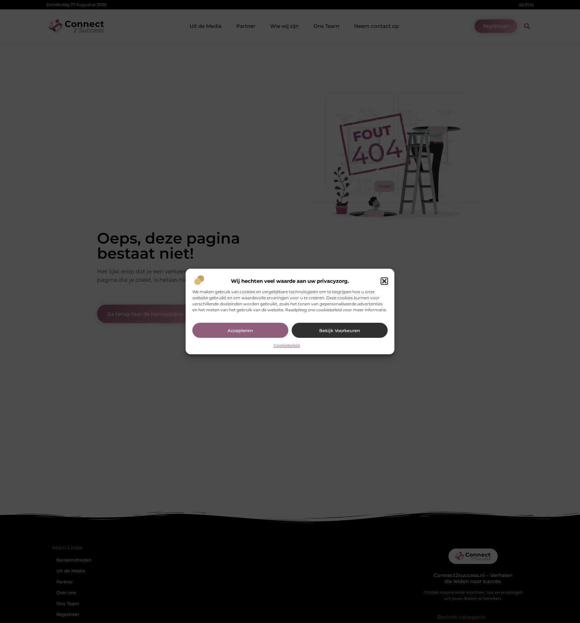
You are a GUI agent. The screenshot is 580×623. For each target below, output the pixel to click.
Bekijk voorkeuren (339, 330)
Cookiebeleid (287, 345)
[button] (384, 281)
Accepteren (240, 330)
